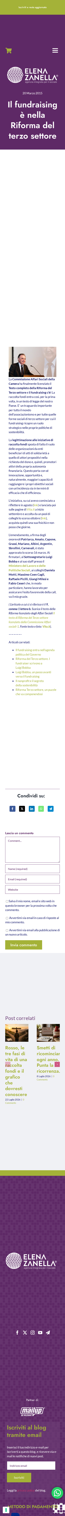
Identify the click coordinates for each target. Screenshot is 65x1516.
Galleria (20, 1033)
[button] (7, 1064)
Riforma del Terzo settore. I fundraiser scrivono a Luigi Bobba (33, 663)
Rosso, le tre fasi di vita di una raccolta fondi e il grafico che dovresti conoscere (14, 1033)
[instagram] (33, 1333)
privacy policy (26, 1490)
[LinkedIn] (32, 809)
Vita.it (31, 509)
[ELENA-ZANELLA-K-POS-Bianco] (33, 67)
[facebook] (17, 1333)
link (35, 505)
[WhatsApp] (41, 809)
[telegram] (48, 1333)
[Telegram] (50, 809)
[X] (22, 809)
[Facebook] (12, 809)
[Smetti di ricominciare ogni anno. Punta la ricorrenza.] (48, 1033)
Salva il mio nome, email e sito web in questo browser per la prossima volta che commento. (31, 905)
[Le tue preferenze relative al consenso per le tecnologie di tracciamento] (6, 1510)
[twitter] (25, 1333)
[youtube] (40, 1333)
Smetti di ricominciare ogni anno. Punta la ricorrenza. (45, 1033)
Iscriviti (19, 1477)
